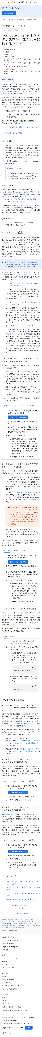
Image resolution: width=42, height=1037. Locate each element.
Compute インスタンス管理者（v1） (27, 192)
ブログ (4, 997)
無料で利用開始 (8, 13)
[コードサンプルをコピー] (35, 667)
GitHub (4, 976)
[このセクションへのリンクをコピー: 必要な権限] (14, 218)
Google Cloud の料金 (8, 943)
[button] (21, 218)
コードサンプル (6, 983)
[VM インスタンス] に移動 (18, 417)
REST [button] (23, 550)
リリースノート (6, 965)
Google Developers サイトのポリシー (14, 925)
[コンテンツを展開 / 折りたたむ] (15, 49)
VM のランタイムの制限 (13, 133)
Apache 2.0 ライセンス (13, 923)
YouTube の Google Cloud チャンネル (13, 1007)
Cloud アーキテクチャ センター (11, 986)
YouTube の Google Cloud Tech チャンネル (15, 1010)
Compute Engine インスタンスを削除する (19, 899)
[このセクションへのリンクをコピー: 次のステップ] (18, 877)
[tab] (10, 168)
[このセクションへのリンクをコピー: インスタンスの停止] (25, 233)
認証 (27, 146)
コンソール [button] (6, 406)
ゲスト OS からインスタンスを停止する (19, 326)
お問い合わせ (6, 950)
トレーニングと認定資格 (9, 989)
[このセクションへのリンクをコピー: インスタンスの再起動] (27, 700)
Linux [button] (5, 636)
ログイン (37, 2)
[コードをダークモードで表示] (32, 667)
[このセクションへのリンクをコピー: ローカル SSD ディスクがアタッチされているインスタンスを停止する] (27, 467)
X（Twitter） (6, 1004)
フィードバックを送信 (11, 30)
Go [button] (23, 406)
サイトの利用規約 (29, 1017)
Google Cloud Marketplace (10, 947)
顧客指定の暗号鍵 (8, 814)
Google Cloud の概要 (8, 979)
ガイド (6, 22)
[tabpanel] (23, 176)
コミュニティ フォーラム (9, 958)
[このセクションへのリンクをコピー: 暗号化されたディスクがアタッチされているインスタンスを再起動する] (27, 810)
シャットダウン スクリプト (25, 275)
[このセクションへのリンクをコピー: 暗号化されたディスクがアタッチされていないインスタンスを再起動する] (29, 762)
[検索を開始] (27, 2)
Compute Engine (13, 8)
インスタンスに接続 (18, 643)
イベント (4, 1001)
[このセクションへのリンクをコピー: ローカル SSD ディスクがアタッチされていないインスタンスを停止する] (29, 361)
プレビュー (30, 315)
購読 (28, 1028)
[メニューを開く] (3, 2)
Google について (7, 1017)
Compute (21, 19)
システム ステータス (8, 968)
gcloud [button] (18, 169)
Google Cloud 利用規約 (10, 1020)
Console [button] (10, 169)
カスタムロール (7, 223)
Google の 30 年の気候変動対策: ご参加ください (17, 1023)
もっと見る (30, 406)
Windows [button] (13, 636)
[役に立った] (21, 26)
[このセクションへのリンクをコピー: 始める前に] (15, 141)
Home (3, 19)
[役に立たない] (24, 26)
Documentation (12, 19)
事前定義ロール (22, 223)
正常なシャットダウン (18, 334)
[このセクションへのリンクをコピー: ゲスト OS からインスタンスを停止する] (38, 609)
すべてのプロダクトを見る (10, 940)
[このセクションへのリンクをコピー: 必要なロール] (15, 186)
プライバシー (17, 1017)
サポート (4, 961)
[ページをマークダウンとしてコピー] (20, 44)
